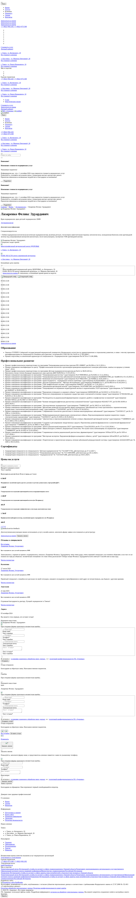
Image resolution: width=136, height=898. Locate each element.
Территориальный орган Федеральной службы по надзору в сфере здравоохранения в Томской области (38, 869)
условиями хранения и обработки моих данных (28, 659)
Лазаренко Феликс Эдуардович (12, 546)
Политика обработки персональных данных (17, 888)
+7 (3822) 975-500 (20, 79)
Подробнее (7, 181)
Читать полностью (7, 560)
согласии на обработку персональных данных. (67, 892)
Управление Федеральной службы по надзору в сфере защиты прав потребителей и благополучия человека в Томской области (47, 873)
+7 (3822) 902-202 (7, 79)
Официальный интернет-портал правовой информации (21, 871)
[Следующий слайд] (25, 276)
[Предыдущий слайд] (9, 276)
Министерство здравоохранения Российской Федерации (61, 871)
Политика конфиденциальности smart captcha (49, 888)
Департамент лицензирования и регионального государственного (100, 869)
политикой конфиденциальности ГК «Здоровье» (67, 659)
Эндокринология (7, 223)
